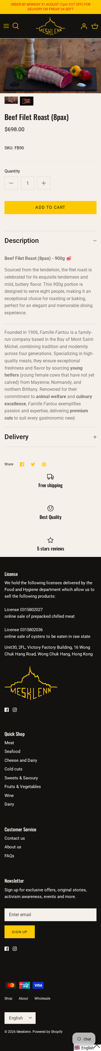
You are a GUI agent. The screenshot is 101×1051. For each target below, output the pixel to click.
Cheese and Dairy (20, 760)
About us (12, 846)
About (23, 998)
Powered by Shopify (48, 1032)
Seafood (12, 751)
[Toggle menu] (6, 26)
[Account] (82, 26)
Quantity (12, 171)
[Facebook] (6, 710)
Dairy (9, 804)
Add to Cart (50, 207)
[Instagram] (15, 710)
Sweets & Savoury (21, 778)
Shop (8, 998)
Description (21, 241)
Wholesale (42, 998)
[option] (50, 66)
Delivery (16, 437)
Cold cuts (13, 769)
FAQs (9, 855)
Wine (9, 795)
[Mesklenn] (50, 26)
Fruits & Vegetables (22, 786)
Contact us (14, 838)
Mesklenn (24, 1032)
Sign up (19, 932)
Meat (9, 742)
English (16, 1018)
